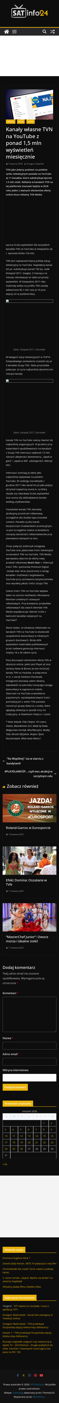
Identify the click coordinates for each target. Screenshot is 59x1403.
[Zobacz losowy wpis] (52, 32)
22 (44, 1142)
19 (21, 1142)
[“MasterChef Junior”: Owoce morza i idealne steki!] (29, 905)
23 (52, 1142)
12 (21, 1135)
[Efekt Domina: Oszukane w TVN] (29, 849)
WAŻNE (30, 121)
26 (21, 1148)
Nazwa (8, 1038)
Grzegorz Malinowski (14, 1314)
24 (6, 1148)
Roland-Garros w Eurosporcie (28, 828)
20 (29, 1142)
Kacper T (7, 1332)
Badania (10, 121)
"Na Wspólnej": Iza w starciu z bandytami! (25, 761)
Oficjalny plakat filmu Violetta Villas (22, 1286)
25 (13, 1148)
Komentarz (11, 993)
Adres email (11, 1054)
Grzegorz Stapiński (35, 163)
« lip (5, 1164)
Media (20, 121)
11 (13, 1135)
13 (29, 1135)
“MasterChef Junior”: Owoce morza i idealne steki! (27, 939)
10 (6, 1135)
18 (13, 1142)
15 (44, 1135)
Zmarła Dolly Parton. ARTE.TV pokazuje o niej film (29, 1263)
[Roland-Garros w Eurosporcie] (29, 796)
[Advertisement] (29, 55)
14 (36, 1135)
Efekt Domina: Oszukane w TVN (26, 882)
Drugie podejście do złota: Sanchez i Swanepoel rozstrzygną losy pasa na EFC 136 (28, 1349)
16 (52, 1135)
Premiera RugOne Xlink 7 (16, 1258)
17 (6, 1142)
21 (36, 1142)
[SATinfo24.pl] (6, 32)
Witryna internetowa (15, 1070)
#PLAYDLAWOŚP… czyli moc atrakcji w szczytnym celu (28, 774)
